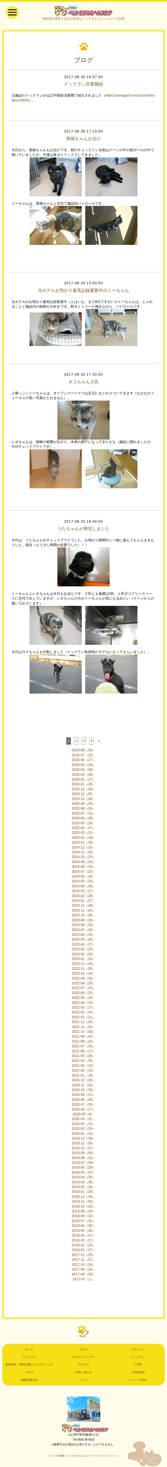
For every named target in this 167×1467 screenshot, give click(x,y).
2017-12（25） (83, 1255)
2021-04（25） (83, 1061)
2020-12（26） (83, 1080)
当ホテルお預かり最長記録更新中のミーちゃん (83, 290)
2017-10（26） (83, 1264)
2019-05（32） (83, 1172)
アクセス (83, 1364)
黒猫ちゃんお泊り (83, 138)
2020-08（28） (83, 1099)
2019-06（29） (83, 1167)
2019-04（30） (83, 1177)
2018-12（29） (83, 1197)
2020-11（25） (83, 1085)
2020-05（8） (83, 1114)
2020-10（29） (83, 1090)
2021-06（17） (83, 1051)
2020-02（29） (83, 1129)
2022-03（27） (83, 1007)
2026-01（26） (83, 784)
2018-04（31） (83, 1235)
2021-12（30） (83, 1022)
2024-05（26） (83, 881)
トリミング (29, 1357)
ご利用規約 (138, 1372)
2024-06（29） (83, 876)
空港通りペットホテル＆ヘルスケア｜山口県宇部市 (83, 10)
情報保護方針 (29, 1379)
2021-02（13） (83, 1070)
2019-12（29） (83, 1138)
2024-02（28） (83, 896)
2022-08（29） (83, 983)
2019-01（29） (83, 1192)
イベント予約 (137, 1379)
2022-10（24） (83, 973)
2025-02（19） (83, 837)
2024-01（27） (83, 901)
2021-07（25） (83, 1046)
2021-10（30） (83, 1032)
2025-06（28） (83, 818)
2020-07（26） (83, 1104)
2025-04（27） (83, 828)
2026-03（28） (83, 774)
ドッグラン (138, 1357)
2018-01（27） (83, 1250)
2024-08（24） (83, 867)
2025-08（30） (83, 808)
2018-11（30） (83, 1201)
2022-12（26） (83, 964)
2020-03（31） (83, 1124)
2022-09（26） (83, 978)
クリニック (138, 1349)
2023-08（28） (83, 925)
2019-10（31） (83, 1148)
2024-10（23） (83, 857)
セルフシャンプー (83, 1357)
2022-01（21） (83, 1017)
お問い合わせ (83, 1372)
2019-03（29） (83, 1182)
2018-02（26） (83, 1245)
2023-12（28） (83, 905)
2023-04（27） (83, 944)
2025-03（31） (83, 833)
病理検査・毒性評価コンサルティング (29, 1364)
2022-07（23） (83, 988)
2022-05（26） (83, 998)
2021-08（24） (83, 1041)
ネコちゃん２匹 (83, 381)
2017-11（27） (83, 1260)
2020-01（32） (83, 1133)
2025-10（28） (83, 799)
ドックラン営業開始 (83, 84)
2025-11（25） (83, 794)
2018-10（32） (83, 1206)
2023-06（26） (83, 934)
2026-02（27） (83, 779)
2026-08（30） (83, 750)
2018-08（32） (83, 1216)
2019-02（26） (83, 1187)
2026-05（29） (83, 765)
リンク (83, 1379)
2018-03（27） (83, 1240)
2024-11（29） (83, 852)
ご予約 (138, 1364)
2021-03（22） (83, 1065)
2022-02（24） (83, 1012)
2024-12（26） (83, 847)
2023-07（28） (83, 930)
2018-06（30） (83, 1226)
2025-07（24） (83, 813)
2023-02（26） (83, 954)
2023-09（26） (83, 920)
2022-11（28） (83, 968)
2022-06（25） (83, 993)
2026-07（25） (83, 755)
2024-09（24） (83, 862)
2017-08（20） (83, 1274)
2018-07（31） (83, 1221)
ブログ (29, 1372)
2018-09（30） (83, 1211)
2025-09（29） (83, 803)
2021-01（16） (83, 1075)
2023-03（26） (83, 949)
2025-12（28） (83, 789)
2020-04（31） (83, 1119)
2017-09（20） (83, 1269)
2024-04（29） (83, 886)
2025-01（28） (83, 842)
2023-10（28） (83, 915)
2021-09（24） (83, 1036)
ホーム (29, 1349)
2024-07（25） (83, 871)
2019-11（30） (83, 1143)
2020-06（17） (83, 1109)
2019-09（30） (83, 1153)
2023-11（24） (83, 910)
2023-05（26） (83, 939)
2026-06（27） (83, 760)
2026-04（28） (83, 770)
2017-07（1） (83, 1279)
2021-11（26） (83, 1027)
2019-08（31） (83, 1158)
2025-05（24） (83, 823)
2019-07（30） (83, 1163)
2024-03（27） (83, 891)
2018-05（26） (83, 1230)
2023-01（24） (83, 959)
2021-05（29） (83, 1056)
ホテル (83, 1349)
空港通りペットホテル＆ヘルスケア (83, 1428)
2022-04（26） (83, 1002)
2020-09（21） (83, 1095)
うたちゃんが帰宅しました (83, 528)
